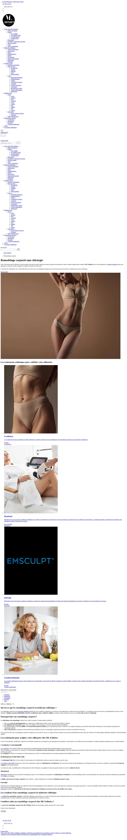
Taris (5, 701)
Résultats (6, 699)
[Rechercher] (18, 142)
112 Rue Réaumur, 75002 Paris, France (12, 1)
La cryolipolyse (5, 748)
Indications (7, 696)
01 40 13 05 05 (7, 4)
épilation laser (39, 833)
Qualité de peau (31, 833)
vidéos (56, 833)
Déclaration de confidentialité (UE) (30, 834)
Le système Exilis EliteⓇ (8, 763)
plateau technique (112, 264)
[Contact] (2, 815)
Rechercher (4, 247)
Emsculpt (3, 789)
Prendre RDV (4, 140)
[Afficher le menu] (3, 135)
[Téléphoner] (4, 815)
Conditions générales (46, 834)
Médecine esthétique (20, 833)
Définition (7, 694)
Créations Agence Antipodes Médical (11, 834)
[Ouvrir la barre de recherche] (2, 131)
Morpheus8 (4, 774)
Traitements (7, 698)
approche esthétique (23, 711)
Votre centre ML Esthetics (8, 833)
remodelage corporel (49, 833)
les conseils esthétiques (65, 833)
